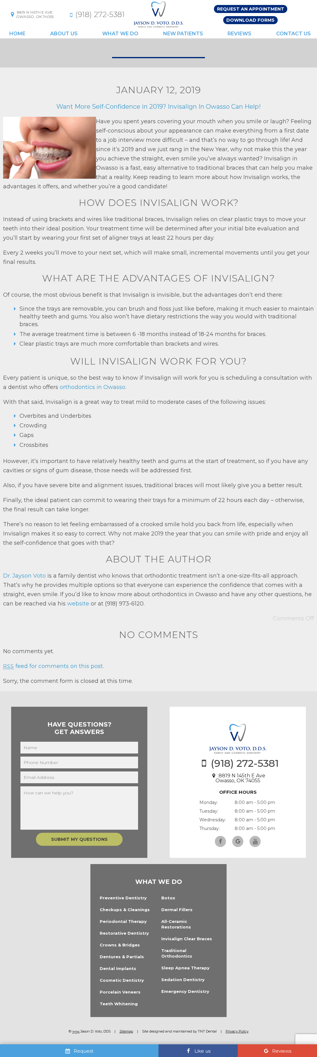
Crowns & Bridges (120, 944)
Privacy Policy (237, 1031)
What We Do (120, 34)
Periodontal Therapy (123, 921)
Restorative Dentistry (124, 933)
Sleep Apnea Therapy (185, 967)
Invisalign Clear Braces (186, 938)
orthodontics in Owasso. (93, 387)
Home (17, 34)
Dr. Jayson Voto (24, 575)
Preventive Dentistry (123, 897)
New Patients (183, 34)
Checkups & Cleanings (125, 909)
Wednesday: (212, 820)
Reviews (239, 34)
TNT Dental (207, 1031)
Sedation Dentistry (183, 979)
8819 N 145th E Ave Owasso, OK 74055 (240, 778)
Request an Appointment (250, 9)
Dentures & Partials (122, 956)
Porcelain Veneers (120, 991)
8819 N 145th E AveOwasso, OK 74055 (35, 14)
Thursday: (209, 828)
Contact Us (293, 34)
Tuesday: (208, 811)
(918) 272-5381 (100, 14)
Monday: (208, 802)
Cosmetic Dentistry (122, 980)
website (78, 603)
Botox (168, 897)
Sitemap (126, 1031)
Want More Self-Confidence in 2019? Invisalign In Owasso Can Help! (158, 106)
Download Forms (250, 20)
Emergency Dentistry (185, 991)
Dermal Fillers (177, 909)
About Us (64, 34)
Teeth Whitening (119, 1003)
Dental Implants (118, 968)
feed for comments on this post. (53, 666)
